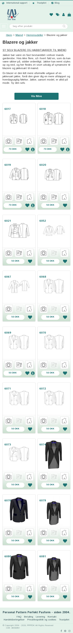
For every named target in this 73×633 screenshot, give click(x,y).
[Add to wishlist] (27, 149)
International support (16, 3)
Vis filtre (36, 96)
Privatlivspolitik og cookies (41, 619)
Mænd (19, 35)
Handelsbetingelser (14, 619)
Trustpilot (41, 3)
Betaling (28, 616)
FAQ (19, 616)
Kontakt (52, 616)
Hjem (9, 35)
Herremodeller (34, 35)
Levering (40, 616)
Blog (57, 3)
